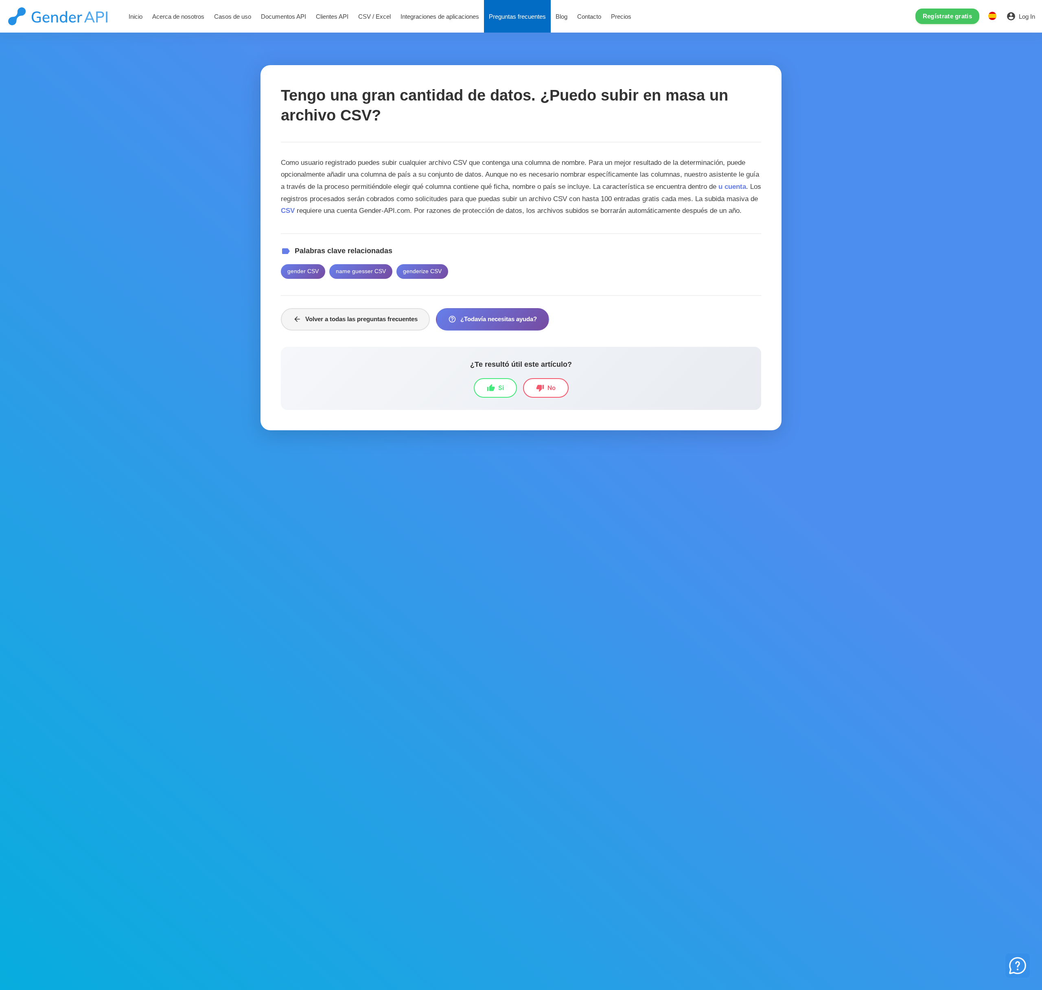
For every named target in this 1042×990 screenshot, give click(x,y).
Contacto (589, 16)
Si (495, 388)
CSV (288, 210)
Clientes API (332, 16)
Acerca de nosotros (178, 16)
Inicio (135, 16)
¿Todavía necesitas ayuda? (492, 319)
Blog (561, 16)
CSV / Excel (374, 16)
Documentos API (283, 16)
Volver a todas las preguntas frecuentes (355, 319)
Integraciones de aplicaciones (440, 16)
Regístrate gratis (947, 16)
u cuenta (732, 186)
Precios (621, 16)
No (546, 388)
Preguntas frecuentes (517, 16)
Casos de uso (232, 16)
